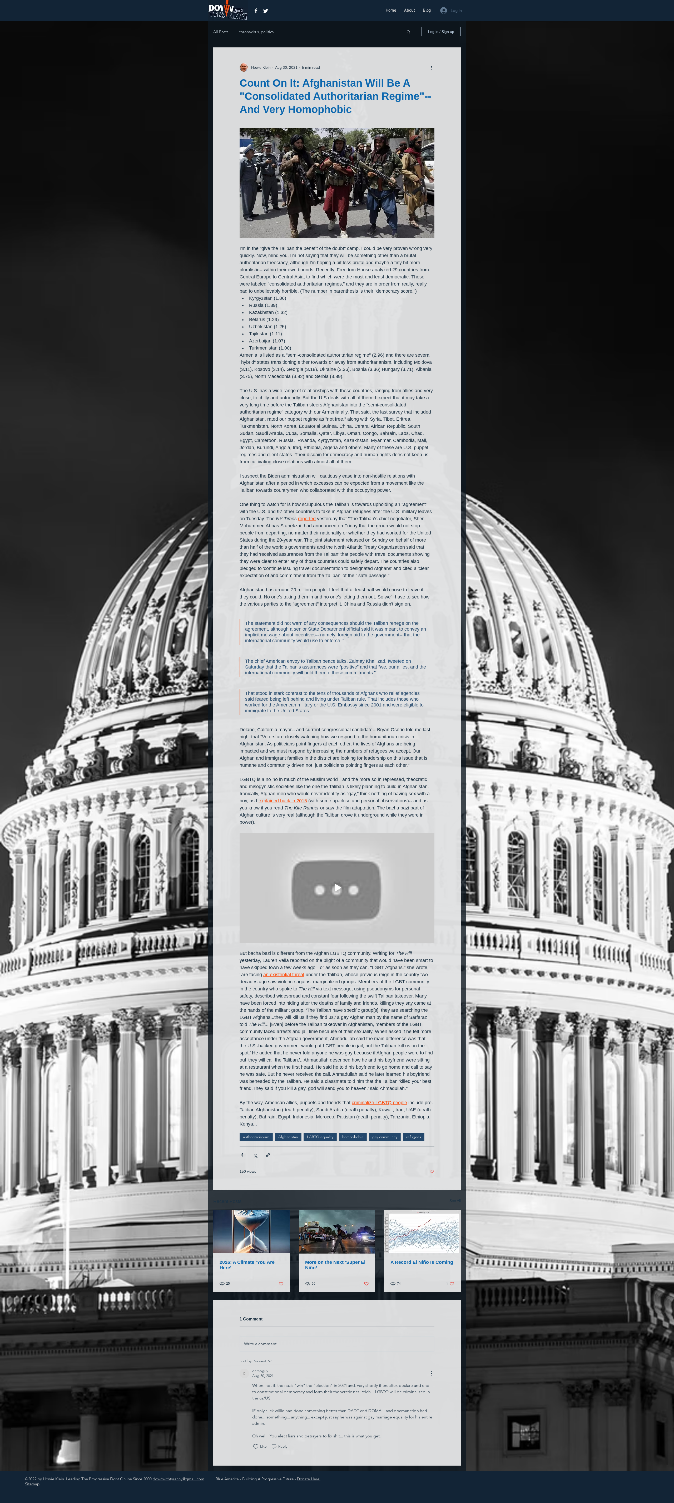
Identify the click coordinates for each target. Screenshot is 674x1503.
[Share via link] (267, 1155)
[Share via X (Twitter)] (254, 1155)
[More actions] (431, 67)
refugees (413, 1136)
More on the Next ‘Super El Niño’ (335, 1265)
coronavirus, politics (256, 31)
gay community (384, 1136)
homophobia (352, 1136)
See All (455, 1201)
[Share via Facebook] (242, 1155)
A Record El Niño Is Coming (421, 1262)
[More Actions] (431, 1373)
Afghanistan (288, 1136)
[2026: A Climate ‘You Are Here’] (251, 1231)
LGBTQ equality (320, 1136)
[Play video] (337, 887)
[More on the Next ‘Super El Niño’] (337, 1232)
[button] (408, 32)
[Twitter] (265, 11)
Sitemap (32, 1483)
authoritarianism (256, 1136)
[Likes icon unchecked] (255, 1446)
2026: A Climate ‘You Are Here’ (247, 1265)
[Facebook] (256, 11)
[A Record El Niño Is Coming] (422, 1231)
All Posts (220, 31)
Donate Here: (308, 1478)
